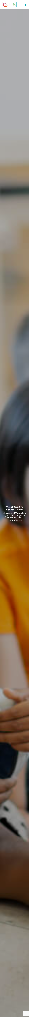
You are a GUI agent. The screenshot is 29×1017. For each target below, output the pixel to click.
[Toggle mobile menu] (26, 5)
